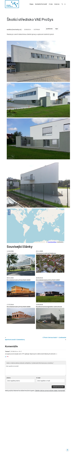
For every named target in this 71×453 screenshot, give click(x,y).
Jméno (8, 378)
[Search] (62, 4)
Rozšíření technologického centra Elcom (49, 306)
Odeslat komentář (58, 387)
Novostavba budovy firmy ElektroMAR (18, 280)
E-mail (38, 378)
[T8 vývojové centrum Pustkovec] (50, 263)
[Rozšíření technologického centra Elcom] (50, 318)
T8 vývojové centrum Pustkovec (46, 253)
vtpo (56, 29)
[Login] (65, 4)
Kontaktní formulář (41, 4)
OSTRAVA (37, 29)
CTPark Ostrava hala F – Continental (54, 337)
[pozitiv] (5, 356)
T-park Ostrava (11, 253)
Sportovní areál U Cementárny (15, 339)
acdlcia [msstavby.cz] (14, 29)
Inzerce (56, 4)
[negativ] (7, 356)
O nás (51, 4)
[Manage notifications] (67, 450)
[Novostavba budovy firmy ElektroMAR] (21, 289)
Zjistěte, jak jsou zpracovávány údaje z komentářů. (50, 390)
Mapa (31, 4)
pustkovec (49, 29)
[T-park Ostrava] (21, 265)
